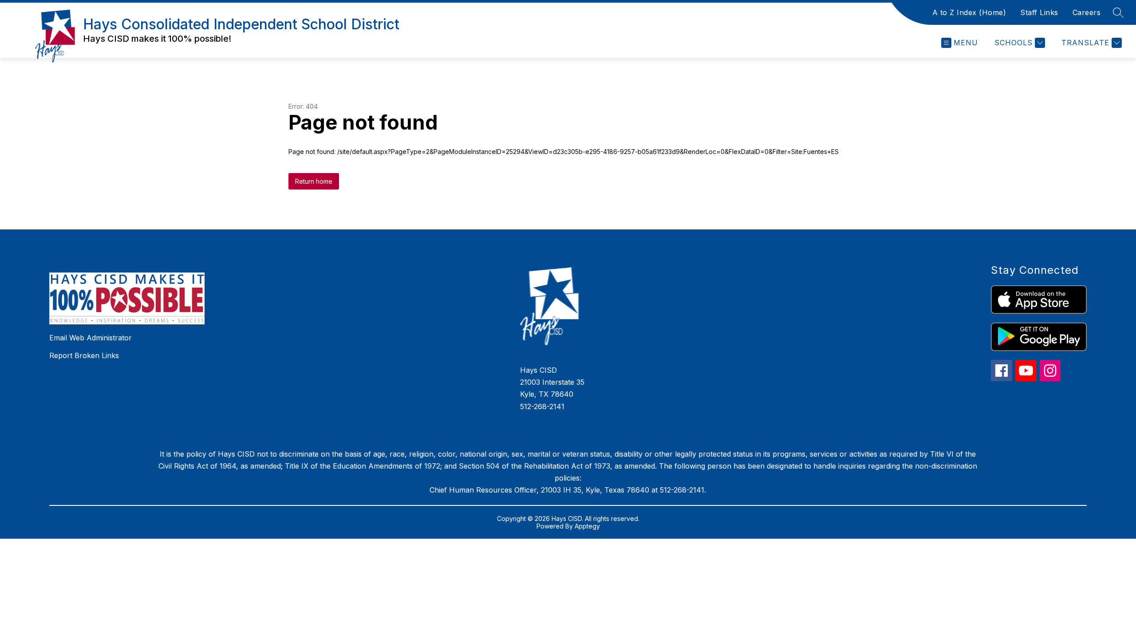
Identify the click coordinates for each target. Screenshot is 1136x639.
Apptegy (587, 526)
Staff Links (1039, 12)
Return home (313, 181)
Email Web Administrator (90, 337)
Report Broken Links (84, 355)
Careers (1087, 12)
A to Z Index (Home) (969, 12)
